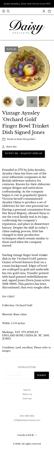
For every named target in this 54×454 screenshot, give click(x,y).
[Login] (43, 11)
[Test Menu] (3, 11)
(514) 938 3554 (27, 415)
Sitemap (27, 398)
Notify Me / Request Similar (23, 153)
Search (27, 389)
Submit (41, 375)
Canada (25, 435)
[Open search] (8, 11)
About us (27, 394)
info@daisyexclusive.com (27, 420)
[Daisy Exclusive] (27, 27)
